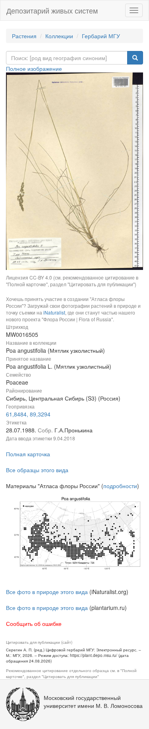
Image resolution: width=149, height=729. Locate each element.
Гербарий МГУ (101, 36)
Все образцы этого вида (37, 470)
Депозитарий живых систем (52, 10)
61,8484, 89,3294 (28, 414)
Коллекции (59, 36)
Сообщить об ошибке (34, 623)
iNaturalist (54, 312)
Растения (24, 36)
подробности (120, 486)
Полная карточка (28, 454)
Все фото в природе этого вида (47, 592)
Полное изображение (34, 68)
